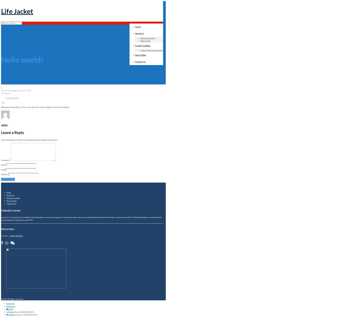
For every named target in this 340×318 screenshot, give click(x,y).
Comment (6, 160)
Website (4, 174)
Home (8, 192)
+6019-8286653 (16, 236)
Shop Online (11, 201)
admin (14, 90)
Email (3, 169)
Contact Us (11, 203)
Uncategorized (12, 98)
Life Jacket (17, 11)
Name (3, 165)
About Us (10, 195)
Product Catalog (13, 198)
